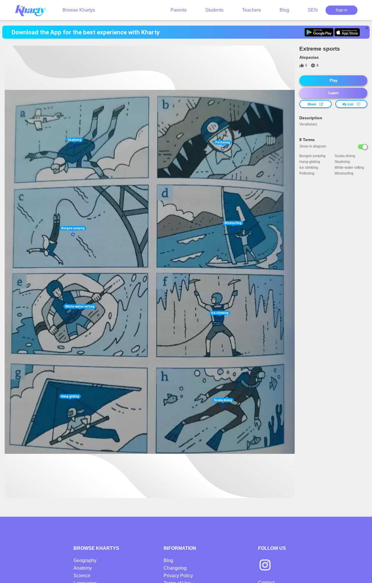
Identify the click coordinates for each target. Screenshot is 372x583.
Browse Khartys (78, 10)
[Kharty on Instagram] (265, 565)
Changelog (175, 568)
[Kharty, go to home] (33, 10)
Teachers (251, 10)
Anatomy (83, 568)
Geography (85, 560)
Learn (333, 93)
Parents (179, 10)
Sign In (341, 10)
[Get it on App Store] (347, 32)
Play (333, 80)
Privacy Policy (178, 575)
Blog (284, 10)
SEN (313, 10)
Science (82, 575)
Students (214, 10)
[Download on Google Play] (319, 32)
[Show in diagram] (362, 146)
